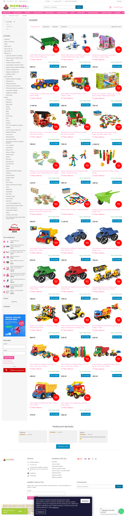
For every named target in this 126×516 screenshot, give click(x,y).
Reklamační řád (56, 473)
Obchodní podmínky (71, 1)
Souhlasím (85, 501)
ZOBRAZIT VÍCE (63, 446)
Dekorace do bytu (11, 83)
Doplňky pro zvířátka (11, 93)
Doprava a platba (56, 475)
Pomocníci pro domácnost (13, 86)
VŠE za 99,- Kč (8, 51)
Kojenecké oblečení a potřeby (14, 55)
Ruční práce (9, 95)
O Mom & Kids (57, 1)
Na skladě (10, 22)
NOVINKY (47, 1)
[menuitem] (7, 12)
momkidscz (33, 473)
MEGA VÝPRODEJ (9, 41)
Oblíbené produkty (57, 477)
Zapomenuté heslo (8, 363)
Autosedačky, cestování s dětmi (14, 65)
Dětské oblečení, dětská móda (14, 58)
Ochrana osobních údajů (58, 468)
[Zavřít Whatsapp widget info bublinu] (101, 509)
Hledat (79, 7)
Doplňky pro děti (10, 74)
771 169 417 (33, 465)
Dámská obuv (10, 81)
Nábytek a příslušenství (12, 72)
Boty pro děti (9, 60)
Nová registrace (7, 361)
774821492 (33, 476)
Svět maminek (8, 76)
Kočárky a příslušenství (12, 69)
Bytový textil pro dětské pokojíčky (15, 67)
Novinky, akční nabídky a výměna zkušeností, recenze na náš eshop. (39, 468)
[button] (121, 511)
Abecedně (64, 26)
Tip (8, 29)
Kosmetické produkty (12, 90)
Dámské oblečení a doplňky (13, 79)
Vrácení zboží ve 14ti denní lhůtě (61, 470)
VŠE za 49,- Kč (8, 49)
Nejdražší (55, 26)
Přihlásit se (9, 357)
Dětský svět (7, 53)
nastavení (55, 507)
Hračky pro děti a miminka (13, 62)
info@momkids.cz (34, 462)
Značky (6, 97)
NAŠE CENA (7, 46)
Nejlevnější (46, 26)
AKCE (5, 44)
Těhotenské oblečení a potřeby (14, 88)
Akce (8, 24)
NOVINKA (10, 26)
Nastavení (41, 512)
